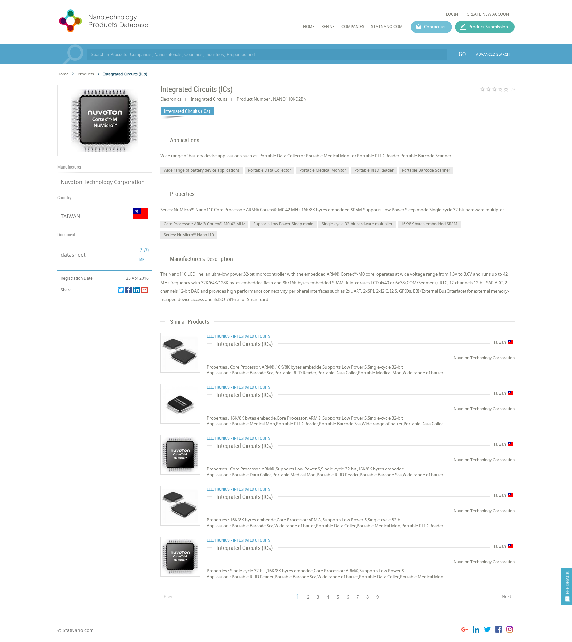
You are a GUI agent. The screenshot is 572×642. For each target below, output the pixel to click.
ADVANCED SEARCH (493, 54)
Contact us (434, 27)
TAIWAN (70, 216)
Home (63, 74)
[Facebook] (128, 290)
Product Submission (488, 27)
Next (506, 596)
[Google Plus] (464, 630)
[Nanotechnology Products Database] (123, 21)
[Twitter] (121, 290)
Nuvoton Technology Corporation (103, 182)
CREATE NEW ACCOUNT (489, 14)
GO (462, 54)
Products (86, 74)
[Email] (144, 290)
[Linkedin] (136, 290)
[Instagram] (509, 630)
